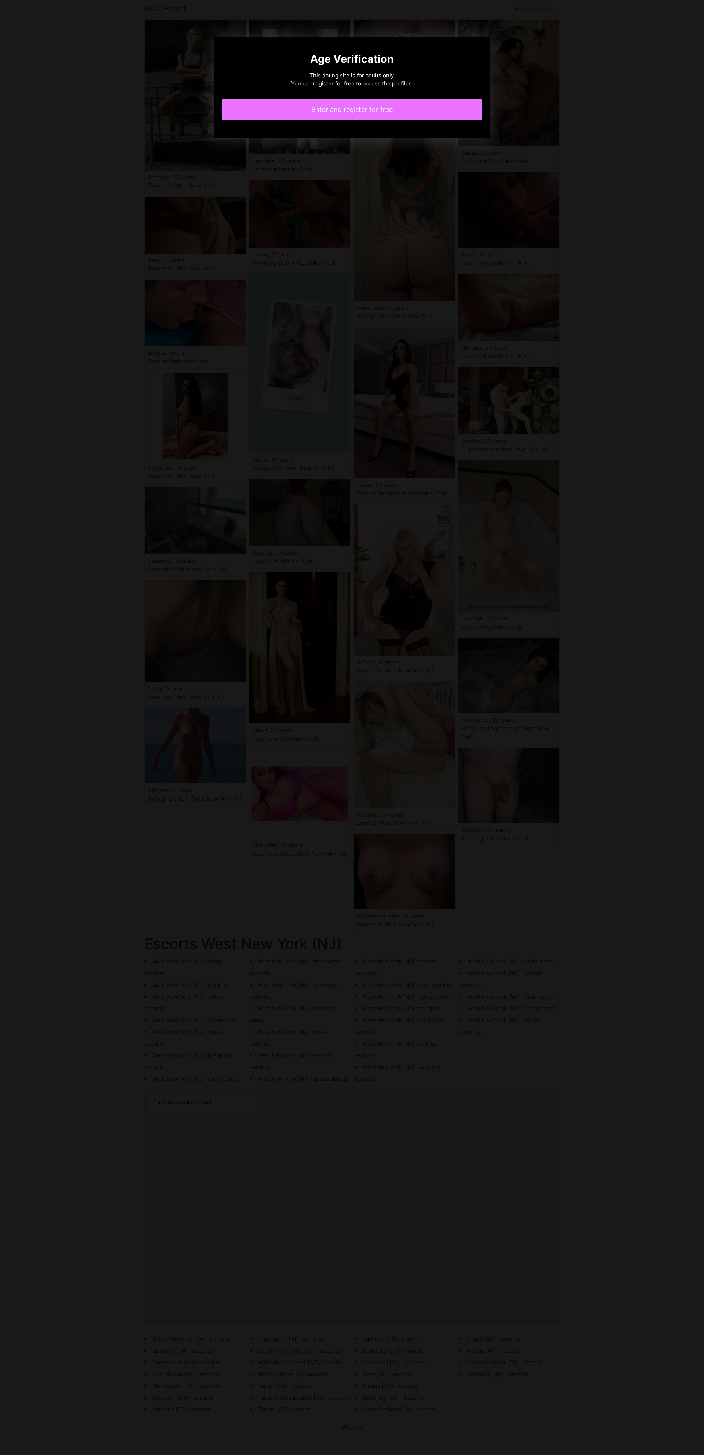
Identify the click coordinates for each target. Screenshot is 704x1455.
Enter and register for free (352, 109)
